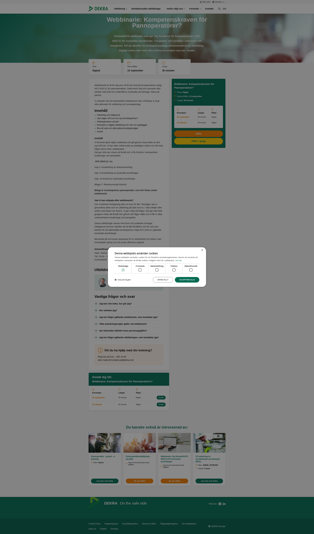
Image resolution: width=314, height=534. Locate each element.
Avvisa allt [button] (163, 279)
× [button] (202, 250)
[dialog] (157, 267)
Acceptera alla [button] (187, 279)
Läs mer (178, 260)
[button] (123, 280)
